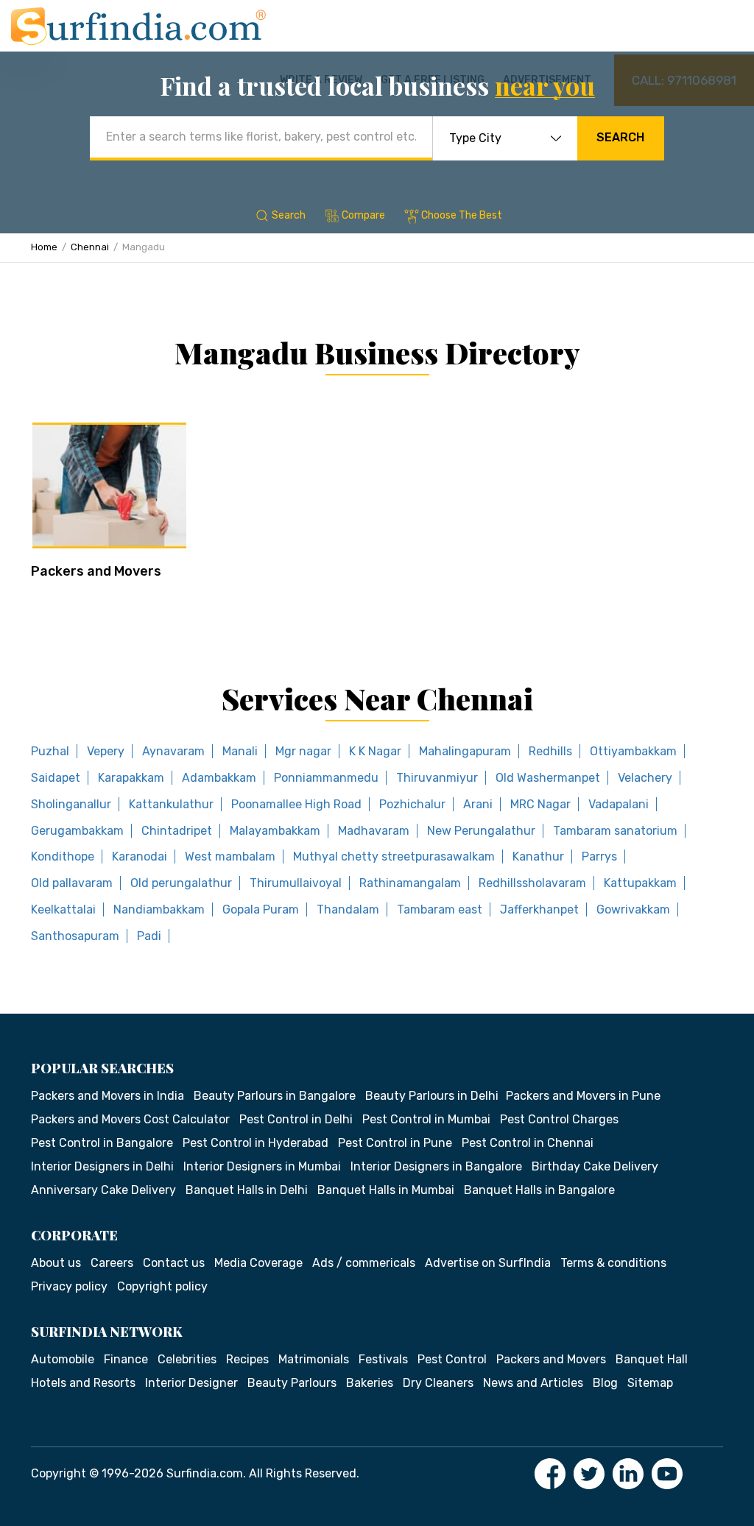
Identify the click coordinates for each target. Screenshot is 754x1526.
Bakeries (369, 1383)
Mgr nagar (303, 751)
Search (620, 137)
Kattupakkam (640, 883)
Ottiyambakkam (633, 751)
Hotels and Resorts (83, 1383)
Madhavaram (373, 831)
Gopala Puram (260, 909)
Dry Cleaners (438, 1383)
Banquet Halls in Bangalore (539, 1190)
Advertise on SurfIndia (488, 1263)
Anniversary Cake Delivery (103, 1190)
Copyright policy (162, 1286)
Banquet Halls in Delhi (247, 1190)
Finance (126, 1359)
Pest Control (452, 1359)
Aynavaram (173, 751)
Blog (605, 1383)
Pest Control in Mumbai (426, 1119)
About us (56, 1263)
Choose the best (461, 215)
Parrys (599, 856)
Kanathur (538, 856)
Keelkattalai (63, 909)
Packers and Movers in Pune (583, 1096)
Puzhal (50, 751)
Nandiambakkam (159, 909)
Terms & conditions (613, 1263)
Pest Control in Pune (395, 1143)
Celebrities (187, 1359)
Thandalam (348, 909)
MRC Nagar (540, 804)
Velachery (645, 778)
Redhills (550, 751)
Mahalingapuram (465, 751)
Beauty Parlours (292, 1383)
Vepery (105, 751)
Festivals (383, 1359)
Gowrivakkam (633, 909)
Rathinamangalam (410, 883)
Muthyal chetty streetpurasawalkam (394, 856)
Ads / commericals (363, 1263)
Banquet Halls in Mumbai (385, 1190)
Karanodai (139, 856)
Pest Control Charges (559, 1119)
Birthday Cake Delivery (595, 1166)
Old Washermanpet (548, 778)
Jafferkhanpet (539, 909)
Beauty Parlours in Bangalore (275, 1096)
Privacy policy (69, 1286)
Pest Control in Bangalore (102, 1143)
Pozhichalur (412, 804)
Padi (149, 936)
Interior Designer (191, 1383)
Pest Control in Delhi (296, 1119)
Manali (240, 751)
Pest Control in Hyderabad (255, 1143)
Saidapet (55, 778)
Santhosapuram (75, 936)
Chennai (90, 246)
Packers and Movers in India (107, 1096)
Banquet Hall (652, 1359)
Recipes (247, 1359)
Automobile (62, 1359)
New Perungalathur (481, 831)
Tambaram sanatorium (615, 831)
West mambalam (230, 856)
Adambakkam (219, 778)
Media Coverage (258, 1263)
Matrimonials (313, 1359)
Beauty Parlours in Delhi (431, 1096)
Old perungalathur (181, 883)
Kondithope (62, 856)
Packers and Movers (96, 571)
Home (44, 246)
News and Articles (533, 1383)
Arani (478, 804)
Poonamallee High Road (296, 804)
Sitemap (650, 1383)
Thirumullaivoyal (296, 883)
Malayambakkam (275, 831)
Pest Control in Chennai (527, 1143)
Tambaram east (439, 909)
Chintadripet (176, 831)
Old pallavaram (72, 883)
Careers (112, 1263)
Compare (363, 215)
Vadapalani (618, 804)
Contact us (174, 1263)
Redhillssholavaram (532, 883)
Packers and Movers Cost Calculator (130, 1119)
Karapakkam (131, 778)
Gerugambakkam (77, 831)
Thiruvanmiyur (437, 778)
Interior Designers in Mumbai (262, 1166)
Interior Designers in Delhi (102, 1166)
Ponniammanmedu (326, 778)
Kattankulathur (171, 804)
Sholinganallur (71, 804)
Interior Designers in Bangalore (436, 1166)
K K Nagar (375, 751)
